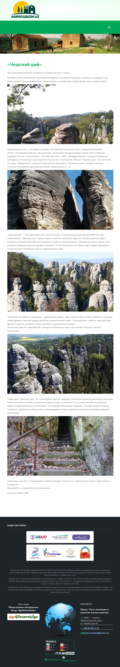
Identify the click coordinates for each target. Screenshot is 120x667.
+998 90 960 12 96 (91, 628)
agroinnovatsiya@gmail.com (96, 632)
